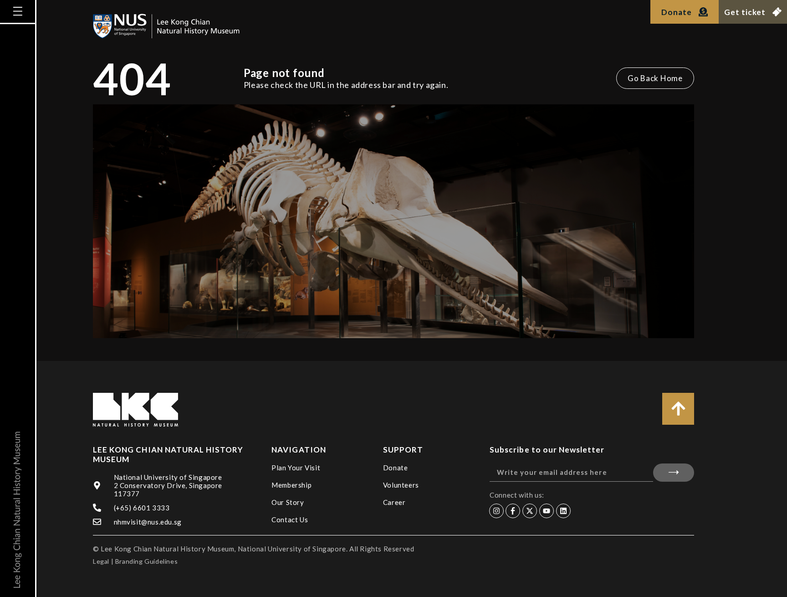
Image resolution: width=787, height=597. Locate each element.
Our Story (287, 502)
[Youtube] (546, 511)
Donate (395, 467)
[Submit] (673, 472)
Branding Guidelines (146, 561)
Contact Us (289, 519)
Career (394, 502)
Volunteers (401, 485)
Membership (291, 485)
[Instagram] (496, 511)
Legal (101, 561)
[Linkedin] (563, 511)
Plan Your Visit (295, 467)
